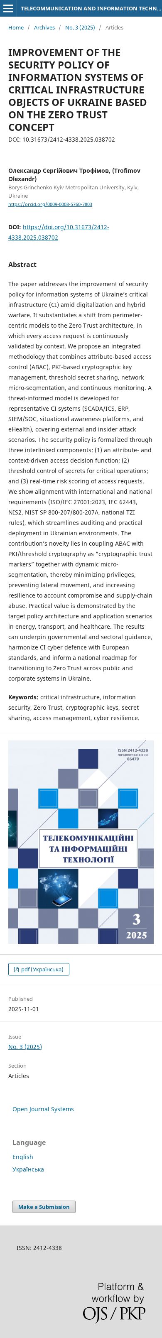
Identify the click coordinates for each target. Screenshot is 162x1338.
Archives (44, 27)
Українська (28, 1169)
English (22, 1157)
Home (16, 27)
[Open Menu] (8, 8)
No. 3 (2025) (80, 27)
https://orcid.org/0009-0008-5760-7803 (50, 204)
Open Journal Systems (43, 1109)
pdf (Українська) (42, 969)
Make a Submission (44, 1207)
